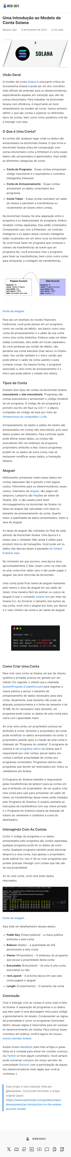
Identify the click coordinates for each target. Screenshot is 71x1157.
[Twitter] (8, 1149)
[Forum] (46, 1149)
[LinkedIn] (31, 1149)
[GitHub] (24, 1149)
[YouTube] (39, 1149)
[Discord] (16, 1149)
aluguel (34, 491)
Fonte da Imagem (13, 311)
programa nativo (30, 748)
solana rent (43, 596)
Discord (24, 1064)
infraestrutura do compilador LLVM (24, 416)
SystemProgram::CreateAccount (23, 686)
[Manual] (54, 1149)
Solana (32, 81)
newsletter (26, 1047)
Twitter (11, 1055)
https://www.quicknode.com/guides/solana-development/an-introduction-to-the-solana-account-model (34, 1104)
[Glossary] (62, 1149)
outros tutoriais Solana (17, 1038)
